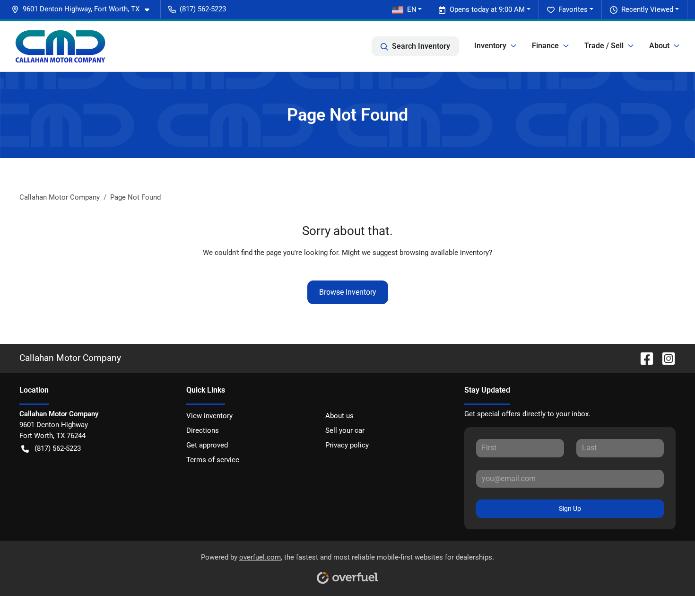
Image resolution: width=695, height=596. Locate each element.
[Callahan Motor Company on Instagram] (665, 357)
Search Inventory (421, 46)
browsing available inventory (444, 252)
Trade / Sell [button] (604, 45)
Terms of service (212, 460)
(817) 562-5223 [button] (203, 9)
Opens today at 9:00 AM (487, 9)
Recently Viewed (647, 9)
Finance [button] (545, 45)
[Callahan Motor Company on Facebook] (643, 357)
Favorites (573, 9)
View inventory (209, 416)
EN (412, 9)
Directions (202, 430)
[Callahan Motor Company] (60, 46)
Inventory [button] (490, 45)
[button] (84, 9)
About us (339, 416)
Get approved (207, 445)
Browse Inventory (347, 292)
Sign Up (570, 508)
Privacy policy (347, 445)
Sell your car (345, 430)
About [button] (659, 45)
